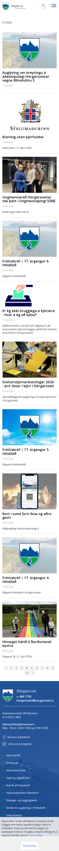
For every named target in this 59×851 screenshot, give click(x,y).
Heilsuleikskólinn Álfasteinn (22, 793)
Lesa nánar (35, 835)
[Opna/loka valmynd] (53, 5)
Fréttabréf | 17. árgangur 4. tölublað (25, 579)
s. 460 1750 (24, 696)
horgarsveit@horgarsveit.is (35, 700)
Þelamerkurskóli (15, 770)
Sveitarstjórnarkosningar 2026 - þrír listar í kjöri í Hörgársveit (28, 383)
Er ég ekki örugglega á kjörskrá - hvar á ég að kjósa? (28, 312)
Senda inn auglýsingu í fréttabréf (25, 808)
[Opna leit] (43, 5)
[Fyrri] (6, 667)
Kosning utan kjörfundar (23, 136)
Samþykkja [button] (30, 845)
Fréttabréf (12, 763)
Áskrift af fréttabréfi (18, 785)
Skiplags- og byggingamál (21, 800)
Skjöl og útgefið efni (18, 778)
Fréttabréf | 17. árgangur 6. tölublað (25, 263)
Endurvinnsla (14, 815)
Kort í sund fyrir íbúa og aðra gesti (26, 515)
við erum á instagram (20, 744)
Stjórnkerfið (13, 755)
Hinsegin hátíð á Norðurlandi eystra (26, 643)
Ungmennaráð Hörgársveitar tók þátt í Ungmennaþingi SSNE (29, 199)
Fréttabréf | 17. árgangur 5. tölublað (25, 451)
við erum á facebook (18, 737)
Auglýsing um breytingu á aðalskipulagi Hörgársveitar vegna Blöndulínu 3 (25, 76)
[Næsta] (33, 672)
